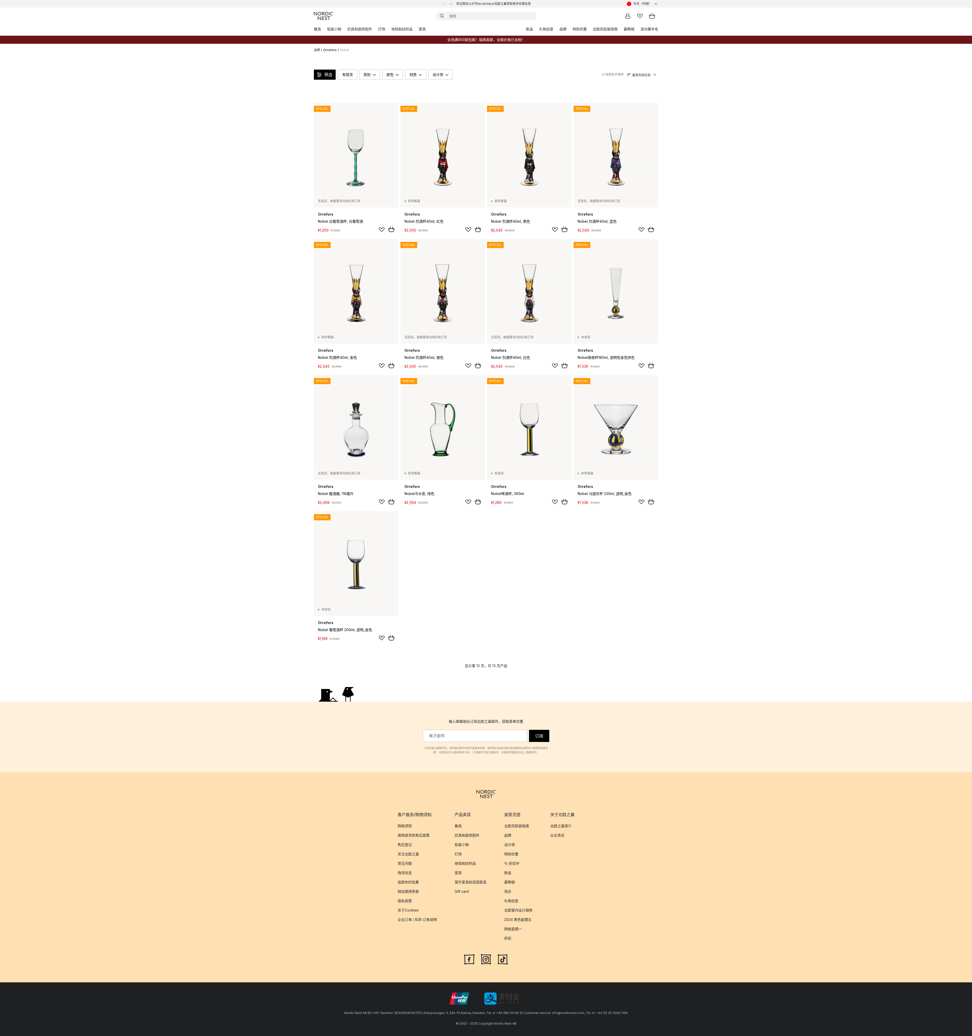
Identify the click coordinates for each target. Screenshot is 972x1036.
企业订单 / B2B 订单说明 (417, 919)
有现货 (347, 74)
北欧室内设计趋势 (518, 910)
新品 (529, 29)
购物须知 (405, 826)
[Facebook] (469, 959)
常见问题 (405, 863)
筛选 (328, 74)
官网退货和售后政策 (414, 835)
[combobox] (642, 4)
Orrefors (330, 50)
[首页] (323, 16)
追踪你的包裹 (408, 882)
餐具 (317, 29)
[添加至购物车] (391, 229)
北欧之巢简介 (561, 826)
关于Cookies (408, 910)
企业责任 (557, 835)
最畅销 (629, 29)
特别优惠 (580, 29)
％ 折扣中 (511, 863)
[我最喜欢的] (640, 16)
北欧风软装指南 (605, 29)
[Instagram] (486, 959)
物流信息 (405, 873)
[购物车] (652, 16)
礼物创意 (546, 29)
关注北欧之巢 (408, 854)
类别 (367, 74)
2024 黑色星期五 (518, 919)
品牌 (562, 29)
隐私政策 (405, 901)
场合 (507, 891)
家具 (422, 29)
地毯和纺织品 (402, 29)
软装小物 (334, 29)
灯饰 (381, 29)
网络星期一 (513, 929)
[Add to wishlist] (382, 229)
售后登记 (405, 844)
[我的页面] (628, 16)
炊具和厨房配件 (359, 29)
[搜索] (442, 16)
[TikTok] (502, 959)
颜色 (390, 74)
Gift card (462, 891)
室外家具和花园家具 (471, 882)
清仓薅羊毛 (649, 29)
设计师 (438, 74)
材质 (413, 74)
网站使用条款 (408, 891)
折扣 (507, 938)
